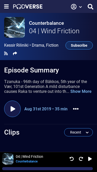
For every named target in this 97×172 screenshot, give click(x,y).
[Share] (15, 53)
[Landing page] (27, 7)
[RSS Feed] (6, 53)
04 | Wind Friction (54, 31)
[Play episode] (12, 109)
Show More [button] (81, 91)
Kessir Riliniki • (31, 45)
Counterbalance (46, 23)
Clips (11, 132)
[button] (77, 7)
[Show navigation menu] (6, 7)
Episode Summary (31, 70)
